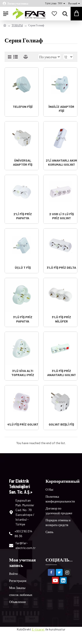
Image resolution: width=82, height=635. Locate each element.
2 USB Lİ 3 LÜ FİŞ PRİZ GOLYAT (61, 216)
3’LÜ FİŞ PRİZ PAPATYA (22, 319)
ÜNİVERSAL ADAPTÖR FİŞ (22, 162)
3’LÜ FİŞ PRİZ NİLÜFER (61, 319)
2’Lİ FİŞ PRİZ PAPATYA (22, 216)
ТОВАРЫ (17, 25)
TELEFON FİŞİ (23, 106)
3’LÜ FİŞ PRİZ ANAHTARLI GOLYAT (61, 373)
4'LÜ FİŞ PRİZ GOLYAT (22, 424)
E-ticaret (38, 629)
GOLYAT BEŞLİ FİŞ (61, 424)
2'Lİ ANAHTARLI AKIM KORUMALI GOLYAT (61, 162)
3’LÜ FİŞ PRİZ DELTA (61, 267)
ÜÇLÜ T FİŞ (23, 267)
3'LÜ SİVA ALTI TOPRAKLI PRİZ (22, 373)
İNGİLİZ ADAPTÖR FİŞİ (61, 109)
